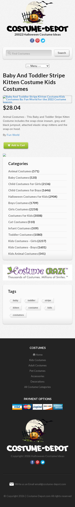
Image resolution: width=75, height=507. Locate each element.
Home (38, 354)
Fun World (13, 134)
